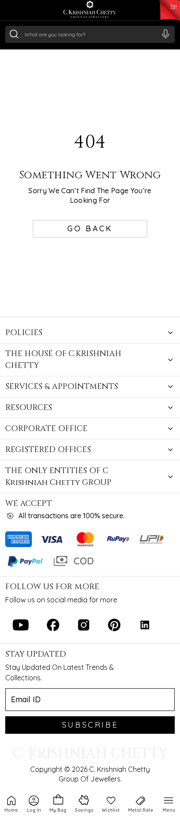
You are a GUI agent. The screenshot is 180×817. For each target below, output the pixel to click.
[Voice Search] (165, 33)
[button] (34, 803)
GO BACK (89, 228)
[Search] (14, 33)
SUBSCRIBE (90, 725)
